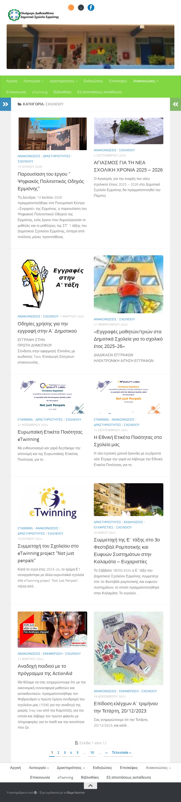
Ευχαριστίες (103, 527)
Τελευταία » (121, 752)
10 (92, 752)
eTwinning (39, 92)
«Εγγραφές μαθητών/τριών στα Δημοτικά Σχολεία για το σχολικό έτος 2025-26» (128, 339)
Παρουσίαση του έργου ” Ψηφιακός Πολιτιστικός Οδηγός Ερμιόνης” (51, 181)
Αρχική (11, 81)
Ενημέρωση (52, 654)
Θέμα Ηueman (76, 792)
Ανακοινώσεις (144, 81)
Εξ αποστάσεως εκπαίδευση (99, 92)
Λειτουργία (31, 81)
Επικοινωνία (16, 92)
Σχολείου (25, 161)
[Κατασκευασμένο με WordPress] (35, 792)
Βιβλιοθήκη (62, 92)
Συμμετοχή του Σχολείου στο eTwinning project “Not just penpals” (48, 553)
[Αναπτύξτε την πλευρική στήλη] (5, 104)
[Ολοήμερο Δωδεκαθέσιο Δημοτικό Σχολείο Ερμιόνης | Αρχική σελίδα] (33, 15)
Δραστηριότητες (62, 81)
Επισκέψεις (118, 81)
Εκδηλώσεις (93, 81)
